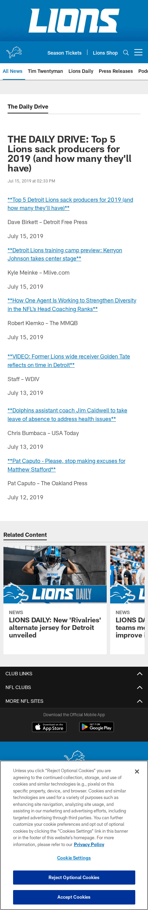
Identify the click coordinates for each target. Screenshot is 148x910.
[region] (74, 835)
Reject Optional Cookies (74, 877)
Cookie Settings (74, 858)
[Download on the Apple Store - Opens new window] (49, 728)
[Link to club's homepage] (14, 49)
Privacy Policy (89, 844)
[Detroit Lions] (74, 759)
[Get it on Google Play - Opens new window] (96, 730)
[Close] (137, 771)
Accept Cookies (74, 897)
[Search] (126, 52)
